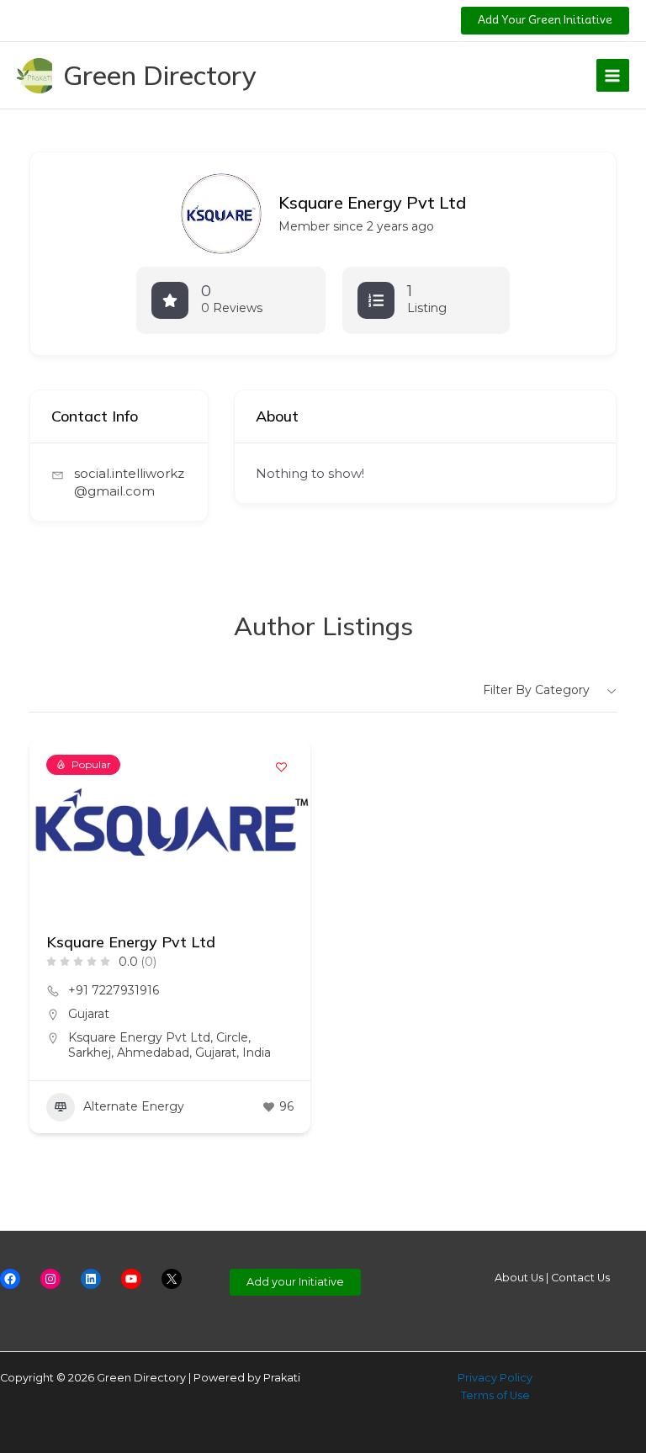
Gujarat (88, 1013)
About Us (519, 1277)
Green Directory (160, 75)
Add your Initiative (295, 1281)
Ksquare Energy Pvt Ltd (130, 942)
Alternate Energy (133, 1106)
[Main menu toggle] (612, 75)
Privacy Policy (495, 1377)
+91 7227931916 (113, 990)
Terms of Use (495, 1395)
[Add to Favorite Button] (281, 767)
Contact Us (580, 1277)
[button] (545, 20)
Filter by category (536, 689)
